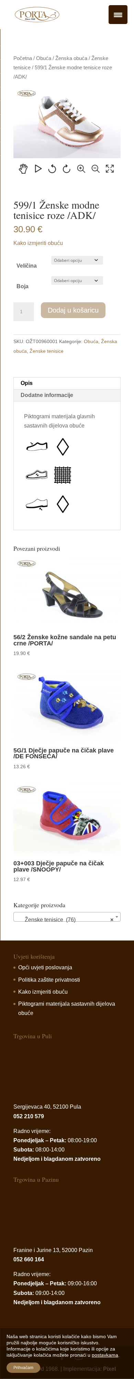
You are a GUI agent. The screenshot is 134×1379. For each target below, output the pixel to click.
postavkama (105, 1355)
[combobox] (67, 917)
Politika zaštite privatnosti (49, 980)
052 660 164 (28, 1259)
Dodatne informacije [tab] (47, 395)
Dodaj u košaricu (73, 310)
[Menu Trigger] (118, 14)
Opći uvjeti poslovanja (45, 967)
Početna (22, 58)
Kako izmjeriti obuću (38, 243)
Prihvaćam (23, 1367)
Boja (22, 286)
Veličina (26, 266)
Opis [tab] (27, 383)
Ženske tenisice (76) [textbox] (64, 920)
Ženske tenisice (47, 351)
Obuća (43, 58)
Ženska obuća (71, 58)
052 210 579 (28, 1116)
